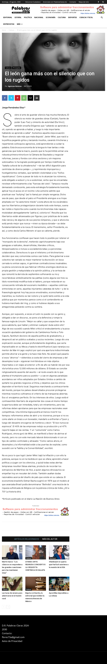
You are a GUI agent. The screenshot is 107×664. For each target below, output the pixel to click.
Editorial (7, 17)
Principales (16, 68)
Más (18, 24)
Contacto (73, 2)
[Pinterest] (17, 98)
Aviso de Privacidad (12, 641)
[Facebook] (98, 2)
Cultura (62, 17)
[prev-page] (3, 607)
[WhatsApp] (24, 98)
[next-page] (8, 607)
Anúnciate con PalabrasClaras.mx (55, 2)
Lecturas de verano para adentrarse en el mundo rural (12, 596)
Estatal (18, 17)
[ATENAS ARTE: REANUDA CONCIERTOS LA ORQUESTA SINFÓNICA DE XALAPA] (35, 552)
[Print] (37, 98)
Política (28, 17)
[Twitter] (103, 2)
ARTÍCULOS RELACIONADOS (26, 539)
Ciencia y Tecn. (86, 17)
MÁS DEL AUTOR (49, 539)
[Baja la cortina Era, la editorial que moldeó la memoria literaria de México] (35, 584)
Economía (50, 17)
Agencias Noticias (15, 86)
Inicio (4, 30)
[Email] (30, 98)
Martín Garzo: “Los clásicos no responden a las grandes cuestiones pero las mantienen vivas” (12, 567)
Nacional (38, 17)
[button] (101, 17)
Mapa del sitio (84, 2)
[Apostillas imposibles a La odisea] (59, 584)
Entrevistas (8, 24)
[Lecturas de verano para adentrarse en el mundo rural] (12, 584)
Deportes (72, 17)
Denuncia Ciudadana (32, 2)
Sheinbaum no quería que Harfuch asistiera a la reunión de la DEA (58, 564)
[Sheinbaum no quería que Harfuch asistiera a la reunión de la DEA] (59, 552)
